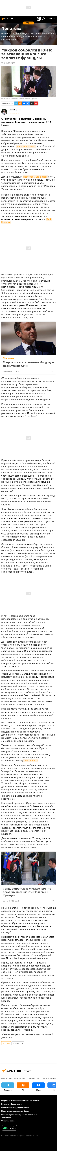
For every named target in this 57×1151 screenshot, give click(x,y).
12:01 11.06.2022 (8, 63)
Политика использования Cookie (15, 1111)
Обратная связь (8, 1121)
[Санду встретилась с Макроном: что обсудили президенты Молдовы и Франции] (28, 868)
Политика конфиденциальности (15, 1107)
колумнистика (18, 1043)
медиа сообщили (26, 146)
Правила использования (21, 1100)
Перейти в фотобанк (31, 99)
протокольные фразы (35, 176)
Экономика (20, 1078)
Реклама (36, 1100)
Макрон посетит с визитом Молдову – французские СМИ (28, 364)
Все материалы (14, 113)
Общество (34, 1078)
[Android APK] (9, 1128)
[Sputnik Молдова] (8, 20)
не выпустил (31, 760)
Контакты (5, 1104)
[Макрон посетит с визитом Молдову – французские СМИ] (28, 338)
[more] (52, 371)
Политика (8, 358)
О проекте (5, 1100)
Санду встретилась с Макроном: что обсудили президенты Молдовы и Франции (27, 892)
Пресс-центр (16, 1104)
